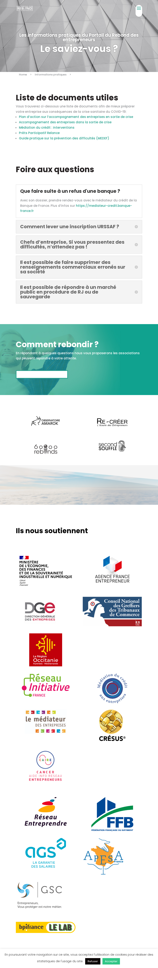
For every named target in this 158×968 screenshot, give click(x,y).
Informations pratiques (50, 74)
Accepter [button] (111, 961)
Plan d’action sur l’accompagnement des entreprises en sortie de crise (76, 117)
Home (23, 74)
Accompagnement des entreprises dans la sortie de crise (65, 122)
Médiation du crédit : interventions (46, 127)
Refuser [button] (93, 961)
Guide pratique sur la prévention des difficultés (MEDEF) (64, 138)
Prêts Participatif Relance (39, 133)
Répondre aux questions (42, 374)
